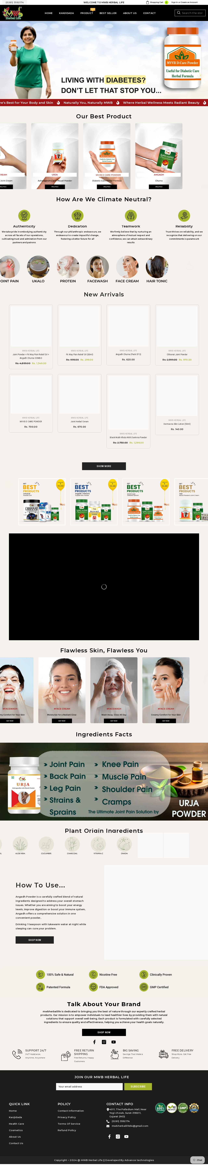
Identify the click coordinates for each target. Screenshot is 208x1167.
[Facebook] (94, 1042)
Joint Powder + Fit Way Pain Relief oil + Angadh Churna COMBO (31, 356)
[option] (104, 60)
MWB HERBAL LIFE (30, 351)
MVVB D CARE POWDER (31, 421)
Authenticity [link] (24, 226)
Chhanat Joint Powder (177, 354)
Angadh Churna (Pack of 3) (128, 354)
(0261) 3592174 (15, 2)
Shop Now (104, 1032)
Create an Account (189, 2)
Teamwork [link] (131, 226)
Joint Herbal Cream (80, 421)
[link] (24, 215)
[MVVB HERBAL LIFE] (39, 156)
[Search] (190, 13)
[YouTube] (113, 1042)
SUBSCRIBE (138, 1086)
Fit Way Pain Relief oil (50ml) (79, 354)
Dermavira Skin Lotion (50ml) (177, 424)
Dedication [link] (77, 226)
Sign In (174, 2)
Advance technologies (139, 1160)
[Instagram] (104, 1042)
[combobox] (190, 13)
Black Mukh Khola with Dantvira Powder (128, 437)
